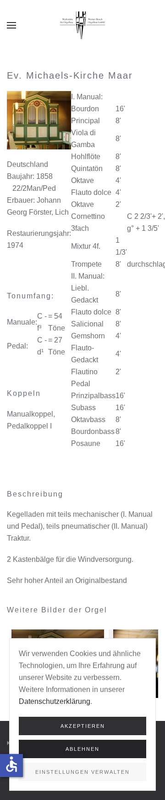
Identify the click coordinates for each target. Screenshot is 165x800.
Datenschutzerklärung (54, 701)
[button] (11, 25)
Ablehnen (82, 749)
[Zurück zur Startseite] (82, 25)
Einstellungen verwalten (82, 772)
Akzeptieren (82, 726)
